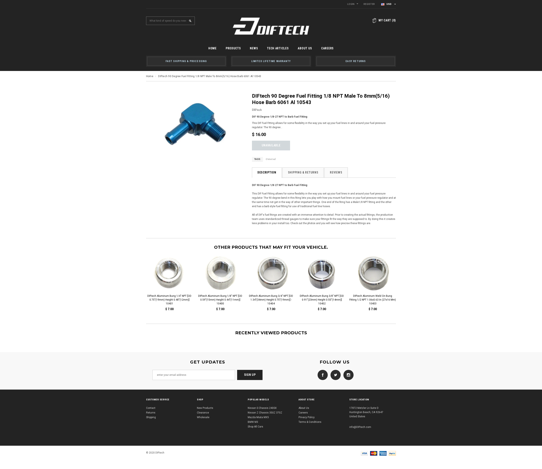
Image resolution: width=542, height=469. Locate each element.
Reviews (336, 172)
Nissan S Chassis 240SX (262, 408)
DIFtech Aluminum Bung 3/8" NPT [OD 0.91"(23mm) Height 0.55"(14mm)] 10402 (172, 299)
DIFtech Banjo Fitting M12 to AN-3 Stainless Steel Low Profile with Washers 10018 (324, 299)
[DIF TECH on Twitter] (334, 374)
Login (350, 4)
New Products (205, 408)
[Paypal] (392, 453)
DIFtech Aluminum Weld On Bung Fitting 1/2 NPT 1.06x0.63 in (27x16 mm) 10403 (222, 299)
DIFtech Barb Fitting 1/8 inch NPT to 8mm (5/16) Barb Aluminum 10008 (375, 297)
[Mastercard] (373, 453)
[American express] (383, 453)
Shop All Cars (255, 426)
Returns (150, 412)
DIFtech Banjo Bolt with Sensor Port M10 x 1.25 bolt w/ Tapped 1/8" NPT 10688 (273, 299)
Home (149, 76)
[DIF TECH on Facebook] (321, 374)
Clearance (203, 412)
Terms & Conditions (310, 421)
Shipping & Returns (303, 172)
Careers (303, 412)
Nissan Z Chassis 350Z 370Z (265, 412)
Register (369, 4)
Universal (271, 159)
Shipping (151, 417)
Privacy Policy (307, 417)
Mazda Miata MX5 (258, 417)
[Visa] (364, 453)
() (387, 20)
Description (266, 172)
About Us (304, 408)
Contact (150, 408)
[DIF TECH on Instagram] (347, 374)
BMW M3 (253, 421)
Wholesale (203, 417)
